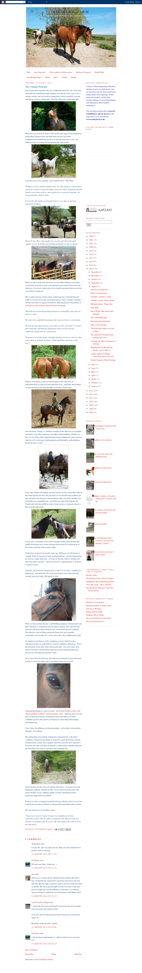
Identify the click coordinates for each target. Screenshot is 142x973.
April (93, 375)
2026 (91, 236)
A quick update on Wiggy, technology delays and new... (102, 355)
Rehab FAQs (99, 72)
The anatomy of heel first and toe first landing (104, 511)
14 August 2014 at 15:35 (44, 868)
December (95, 272)
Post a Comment (31, 950)
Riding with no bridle (94, 611)
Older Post (78, 954)
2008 (91, 408)
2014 (91, 268)
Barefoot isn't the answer (102, 468)
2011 (91, 398)
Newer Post (29, 954)
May (93, 371)
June (93, 368)
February (94, 382)
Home (54, 954)
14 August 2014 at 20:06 (44, 927)
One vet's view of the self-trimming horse (103, 455)
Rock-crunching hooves (95, 621)
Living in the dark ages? (102, 482)
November (95, 275)
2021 (91, 243)
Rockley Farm (71, 11)
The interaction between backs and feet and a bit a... (102, 336)
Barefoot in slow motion (102, 440)
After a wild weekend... (99, 324)
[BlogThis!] (62, 829)
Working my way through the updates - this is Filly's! (102, 348)
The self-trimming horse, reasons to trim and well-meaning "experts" (103, 541)
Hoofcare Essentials (83, 72)
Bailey (73, 77)
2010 (91, 401)
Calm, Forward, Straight (40, 902)
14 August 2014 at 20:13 (44, 943)
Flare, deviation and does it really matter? (103, 553)
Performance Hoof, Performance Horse (100, 581)
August (94, 286)
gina (33, 874)
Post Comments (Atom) (44, 959)
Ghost (47, 77)
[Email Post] (55, 829)
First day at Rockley (93, 608)
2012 (91, 394)
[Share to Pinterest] (70, 829)
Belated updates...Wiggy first (101, 304)
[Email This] (59, 829)
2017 (91, 258)
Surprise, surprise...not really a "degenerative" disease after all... (104, 499)
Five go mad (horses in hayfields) (98, 618)
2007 (91, 412)
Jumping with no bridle (95, 615)
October (94, 279)
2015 (91, 265)
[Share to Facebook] (67, 829)
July (93, 364)
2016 (91, 261)
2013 (91, 390)
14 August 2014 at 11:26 (44, 854)
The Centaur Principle (99, 317)
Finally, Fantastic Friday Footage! (103, 360)
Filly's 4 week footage (99, 293)
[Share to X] (64, 829)
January (94, 386)
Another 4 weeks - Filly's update (103, 300)
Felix (56, 77)
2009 (91, 405)
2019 (91, 250)
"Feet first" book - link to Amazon (98, 584)
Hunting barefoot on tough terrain (98, 605)
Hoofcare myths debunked (100, 321)
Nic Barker (35, 860)
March (94, 379)
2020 (91, 247)
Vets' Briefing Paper (34, 77)
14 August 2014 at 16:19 (44, 896)
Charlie (64, 77)
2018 (91, 254)
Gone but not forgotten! (99, 289)
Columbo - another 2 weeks (101, 296)
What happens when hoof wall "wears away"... (104, 427)
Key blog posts (40, 72)
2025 (91, 240)
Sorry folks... (95, 307)
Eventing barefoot (100, 524)
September (95, 283)
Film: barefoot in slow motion (61, 72)
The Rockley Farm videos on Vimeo (99, 578)
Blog (28, 72)
